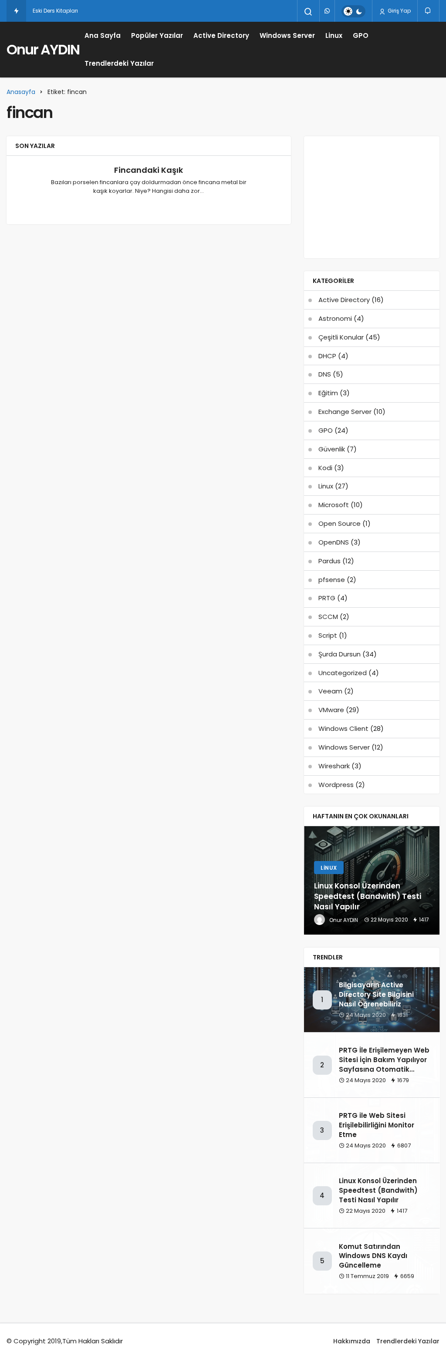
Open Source (339, 523)
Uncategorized (342, 672)
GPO (360, 35)
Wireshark (334, 765)
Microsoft (333, 504)
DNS (324, 374)
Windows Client (343, 728)
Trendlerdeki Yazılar (119, 63)
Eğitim (328, 392)
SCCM (328, 616)
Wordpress (336, 784)
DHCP (327, 355)
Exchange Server (345, 411)
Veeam (330, 691)
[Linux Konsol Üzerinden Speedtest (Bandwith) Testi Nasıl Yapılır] (372, 880)
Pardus (329, 560)
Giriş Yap (398, 10)
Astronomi (335, 318)
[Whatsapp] (327, 11)
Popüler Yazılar (157, 35)
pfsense (331, 579)
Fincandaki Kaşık (148, 170)
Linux (333, 35)
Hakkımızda (351, 1341)
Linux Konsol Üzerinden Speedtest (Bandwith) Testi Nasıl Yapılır (378, 1190)
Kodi (325, 467)
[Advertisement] (372, 197)
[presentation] (310, 880)
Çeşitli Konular (341, 337)
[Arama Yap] (308, 11)
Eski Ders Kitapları (55, 10)
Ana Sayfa (102, 35)
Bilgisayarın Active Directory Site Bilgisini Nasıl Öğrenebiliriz (376, 994)
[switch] (353, 11)
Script (327, 635)
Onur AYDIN (43, 49)
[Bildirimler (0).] (428, 10)
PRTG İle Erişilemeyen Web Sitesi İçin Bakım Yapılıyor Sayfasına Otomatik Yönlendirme (384, 1064)
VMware (331, 709)
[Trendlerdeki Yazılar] (16, 11)
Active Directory (221, 35)
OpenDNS (333, 542)
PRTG (326, 597)
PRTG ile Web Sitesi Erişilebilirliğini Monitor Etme (376, 1125)
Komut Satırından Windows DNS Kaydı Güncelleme (373, 1256)
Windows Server (287, 35)
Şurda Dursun (339, 654)
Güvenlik (331, 449)
